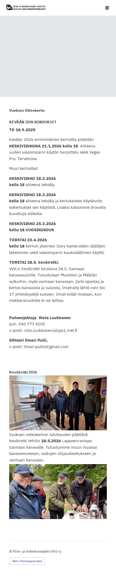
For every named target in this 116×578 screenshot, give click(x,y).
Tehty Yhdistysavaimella (27, 561)
